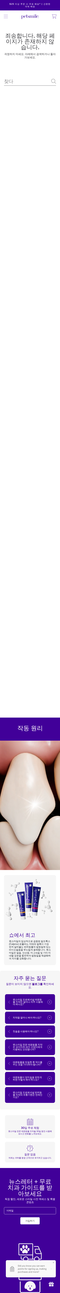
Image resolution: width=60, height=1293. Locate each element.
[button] (6, 16)
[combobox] (30, 81)
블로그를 (37, 984)
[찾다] (54, 81)
